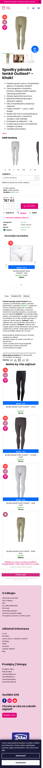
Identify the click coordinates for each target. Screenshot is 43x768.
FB (4, 700)
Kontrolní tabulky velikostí (17, 218)
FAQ (3, 603)
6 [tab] (24, 288)
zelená (23, 227)
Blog (3, 651)
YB (15, 700)
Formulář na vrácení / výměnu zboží (16, 616)
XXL (23, 170)
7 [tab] (27, 288)
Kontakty (5, 636)
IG (9, 700)
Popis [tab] (7, 296)
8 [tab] (31, 288)
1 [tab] (7, 288)
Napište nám (9, 715)
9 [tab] (34, 288)
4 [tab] (17, 288)
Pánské (23, 230)
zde (3, 750)
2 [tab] (11, 288)
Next (35, 264)
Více (4, 133)
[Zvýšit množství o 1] (17, 206)
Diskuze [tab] (26, 296)
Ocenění (5, 646)
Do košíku (31, 206)
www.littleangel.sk (9, 679)
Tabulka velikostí (8, 649)
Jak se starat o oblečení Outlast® (15, 639)
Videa (4, 644)
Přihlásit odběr (21, 575)
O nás (4, 634)
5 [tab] (21, 288)
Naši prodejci (7, 672)
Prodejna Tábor (8, 669)
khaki (28, 227)
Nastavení (21, 755)
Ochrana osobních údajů (11, 613)
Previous (6, 264)
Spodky (23, 222)
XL (18, 170)
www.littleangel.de (9, 682)
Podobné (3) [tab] (16, 296)
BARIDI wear (14, 192)
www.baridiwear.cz (9, 674)
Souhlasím (21, 762)
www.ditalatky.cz (8, 677)
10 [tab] (21, 290)
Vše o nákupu (7, 601)
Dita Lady (5, 608)
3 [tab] (14, 288)
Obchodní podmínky (10, 598)
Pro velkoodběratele (10, 606)
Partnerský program (9, 611)
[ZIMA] (20, 530)
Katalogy (5, 641)
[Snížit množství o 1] (6, 206)
